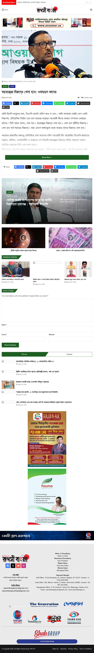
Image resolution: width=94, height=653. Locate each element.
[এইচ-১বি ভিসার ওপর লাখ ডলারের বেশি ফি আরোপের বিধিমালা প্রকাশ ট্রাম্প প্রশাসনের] (8, 405)
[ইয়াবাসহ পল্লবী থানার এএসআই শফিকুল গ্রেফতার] (8, 384)
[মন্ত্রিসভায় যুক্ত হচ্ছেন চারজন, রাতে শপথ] (78, 269)
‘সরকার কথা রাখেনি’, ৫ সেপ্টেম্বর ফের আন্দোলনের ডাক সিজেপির (34, 2)
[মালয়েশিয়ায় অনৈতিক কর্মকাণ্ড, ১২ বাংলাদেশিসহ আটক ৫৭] (8, 364)
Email (4, 334)
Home (5, 81)
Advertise (63, 649)
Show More (46, 157)
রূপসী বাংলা (32, 649)
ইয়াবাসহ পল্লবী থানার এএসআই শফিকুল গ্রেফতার (32, 382)
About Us (56, 649)
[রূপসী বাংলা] (47, 9)
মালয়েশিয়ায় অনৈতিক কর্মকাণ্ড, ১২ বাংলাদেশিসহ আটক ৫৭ (35, 361)
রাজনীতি (12, 86)
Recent (24, 354)
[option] (47, 201)
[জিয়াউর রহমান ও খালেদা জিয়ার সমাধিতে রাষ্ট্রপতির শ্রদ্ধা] (47, 269)
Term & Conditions (85, 649)
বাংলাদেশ (11, 81)
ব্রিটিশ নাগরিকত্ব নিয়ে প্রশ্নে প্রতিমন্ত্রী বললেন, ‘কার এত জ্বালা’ (37, 371)
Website (51, 334)
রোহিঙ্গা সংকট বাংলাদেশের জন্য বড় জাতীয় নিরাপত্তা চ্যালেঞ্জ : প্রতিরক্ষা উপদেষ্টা (29, 202)
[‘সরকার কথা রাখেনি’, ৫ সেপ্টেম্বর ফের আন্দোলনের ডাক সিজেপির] (8, 395)
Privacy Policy (73, 649)
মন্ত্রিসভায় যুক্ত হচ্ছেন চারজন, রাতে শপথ (75, 279)
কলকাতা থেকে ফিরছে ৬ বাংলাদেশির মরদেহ (13, 279)
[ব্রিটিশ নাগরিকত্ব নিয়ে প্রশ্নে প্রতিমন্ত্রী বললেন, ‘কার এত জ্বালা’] (8, 374)
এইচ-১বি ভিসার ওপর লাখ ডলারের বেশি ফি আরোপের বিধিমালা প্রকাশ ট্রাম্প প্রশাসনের (44, 402)
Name (4, 325)
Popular (69, 354)
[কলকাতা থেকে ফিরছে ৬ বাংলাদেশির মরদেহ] (16, 269)
